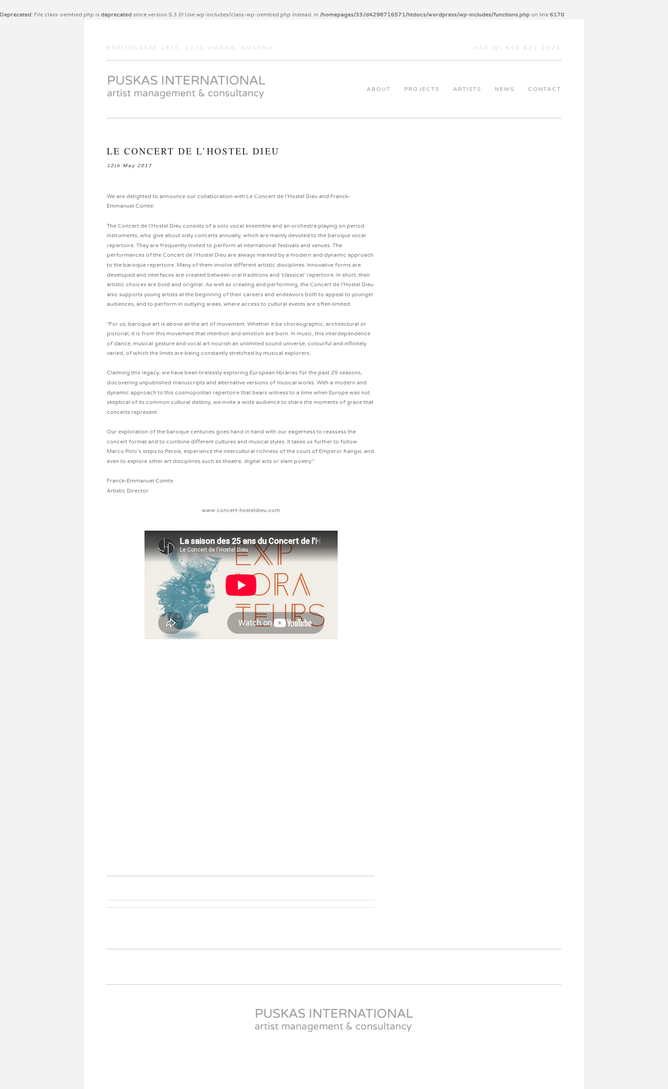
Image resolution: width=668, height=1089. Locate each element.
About (379, 89)
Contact (544, 89)
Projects (421, 89)
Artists (467, 89)
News (504, 89)
